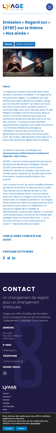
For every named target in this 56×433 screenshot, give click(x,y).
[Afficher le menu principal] (50, 7)
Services (6, 400)
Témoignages (8, 406)
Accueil (6, 393)
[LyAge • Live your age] (13, 6)
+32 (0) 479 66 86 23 (13, 361)
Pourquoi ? (7, 397)
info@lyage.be (10, 350)
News (5, 410)
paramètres (35, 423)
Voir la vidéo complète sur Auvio (22, 237)
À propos (6, 403)
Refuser (21, 428)
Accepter (8, 428)
